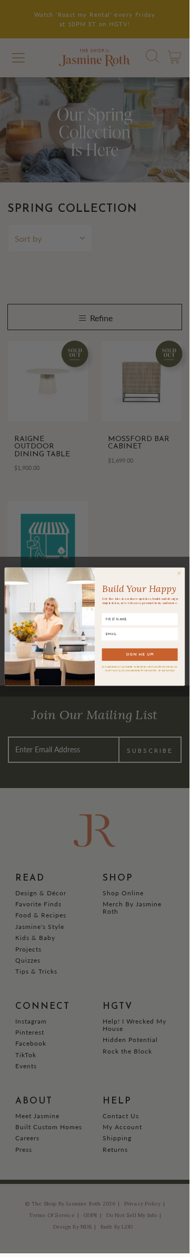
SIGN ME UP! (140, 655)
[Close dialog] (179, 573)
